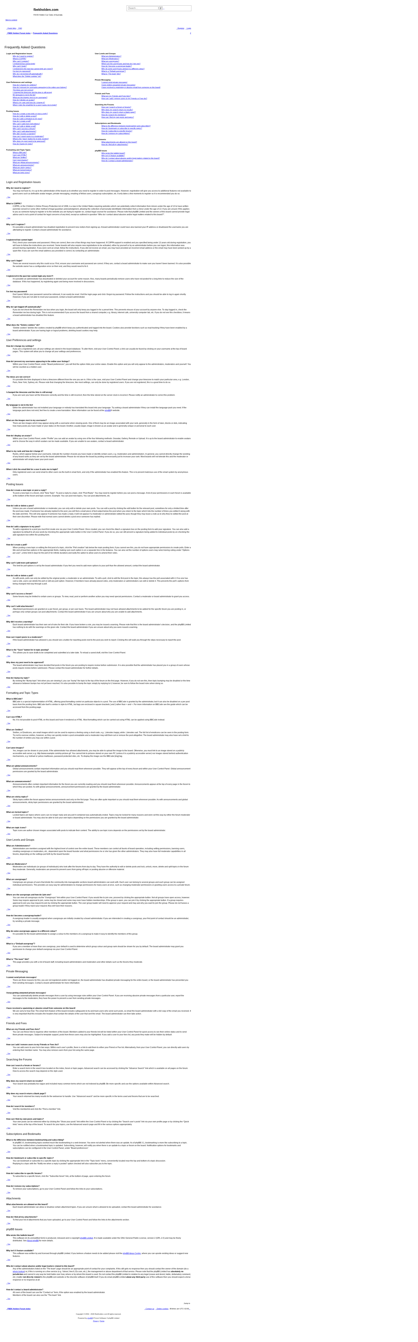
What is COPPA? (19, 59)
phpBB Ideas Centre (132, 1253)
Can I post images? (20, 160)
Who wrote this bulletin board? (113, 153)
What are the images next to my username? (30, 97)
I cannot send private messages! (114, 82)
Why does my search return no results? (117, 110)
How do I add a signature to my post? (27, 119)
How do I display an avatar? (24, 100)
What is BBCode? (20, 152)
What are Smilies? (20, 157)
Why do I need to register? (23, 56)
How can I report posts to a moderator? (28, 136)
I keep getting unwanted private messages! (118, 85)
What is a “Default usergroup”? (113, 71)
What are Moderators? (110, 59)
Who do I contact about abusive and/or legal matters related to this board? (130, 158)
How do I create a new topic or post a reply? (30, 114)
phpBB (108, 410)
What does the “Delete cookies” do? (27, 76)
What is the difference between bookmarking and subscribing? (126, 126)
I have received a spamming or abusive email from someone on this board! (130, 87)
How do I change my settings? (25, 85)
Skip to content (11, 20)
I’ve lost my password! (22, 71)
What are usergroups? (110, 61)
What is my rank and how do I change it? (29, 102)
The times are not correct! (23, 90)
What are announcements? (23, 165)
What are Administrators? (111, 56)
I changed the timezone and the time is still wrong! (32, 92)
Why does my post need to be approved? (29, 141)
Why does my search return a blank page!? (118, 112)
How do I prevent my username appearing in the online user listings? (40, 87)
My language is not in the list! (24, 95)
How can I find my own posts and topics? (117, 117)
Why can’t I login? (20, 66)
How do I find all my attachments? (114, 144)
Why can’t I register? (21, 61)
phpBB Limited (86, 1238)
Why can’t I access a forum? (24, 129)
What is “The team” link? (111, 74)
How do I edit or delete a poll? (24, 126)
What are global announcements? (26, 162)
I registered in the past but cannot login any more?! (33, 69)
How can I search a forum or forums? (116, 107)
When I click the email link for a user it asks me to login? (35, 105)
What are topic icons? (21, 173)
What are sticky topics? (22, 167)
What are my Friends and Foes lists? (116, 96)
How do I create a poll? (22, 121)
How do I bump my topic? (23, 144)
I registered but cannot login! (24, 64)
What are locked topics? (22, 170)
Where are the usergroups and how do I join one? (120, 64)
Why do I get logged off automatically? (28, 74)
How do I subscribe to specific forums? (116, 131)
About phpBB (33, 1240)
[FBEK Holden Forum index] (19, 10)
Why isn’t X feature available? (113, 156)
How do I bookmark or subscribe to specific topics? (121, 128)
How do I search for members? (113, 115)
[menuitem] (19, 28)
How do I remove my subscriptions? (115, 133)
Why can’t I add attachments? (24, 131)
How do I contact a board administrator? (117, 161)
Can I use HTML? (20, 155)
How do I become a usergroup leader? (116, 66)
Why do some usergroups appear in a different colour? (123, 69)
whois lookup (18, 1271)
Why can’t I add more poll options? (26, 124)
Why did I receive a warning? (24, 134)
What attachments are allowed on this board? (119, 142)
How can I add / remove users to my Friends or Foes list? (124, 98)
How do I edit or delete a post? (25, 116)
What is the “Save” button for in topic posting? (31, 139)
